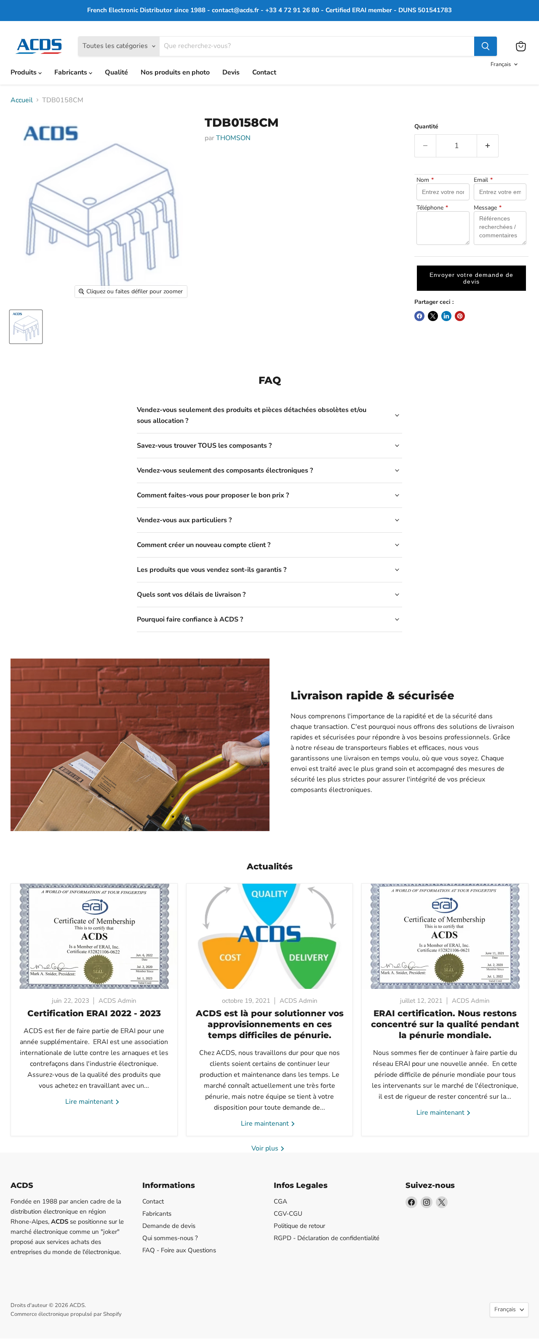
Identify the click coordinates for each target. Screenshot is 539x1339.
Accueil (22, 100)
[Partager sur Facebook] (419, 316)
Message (488, 208)
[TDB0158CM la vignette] (26, 326)
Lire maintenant (90, 1101)
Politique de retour (299, 1226)
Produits (24, 72)
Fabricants (71, 72)
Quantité (426, 126)
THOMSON (233, 138)
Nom (425, 180)
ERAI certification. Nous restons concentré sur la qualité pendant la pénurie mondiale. (445, 1024)
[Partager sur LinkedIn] (446, 316)
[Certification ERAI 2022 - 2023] (94, 936)
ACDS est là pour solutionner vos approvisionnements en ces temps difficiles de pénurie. (270, 1024)
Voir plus (265, 1148)
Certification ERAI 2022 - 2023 (94, 1013)
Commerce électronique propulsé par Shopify (66, 1314)
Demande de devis (168, 1226)
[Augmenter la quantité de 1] (488, 145)
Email (483, 180)
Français (501, 64)
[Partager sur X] (433, 316)
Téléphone (432, 208)
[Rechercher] (485, 46)
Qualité (116, 72)
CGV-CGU (288, 1213)
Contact (264, 72)
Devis (231, 72)
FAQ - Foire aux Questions (179, 1250)
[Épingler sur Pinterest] (460, 316)
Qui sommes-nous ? (170, 1238)
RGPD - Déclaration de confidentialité (326, 1238)
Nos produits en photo (175, 72)
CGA (280, 1201)
